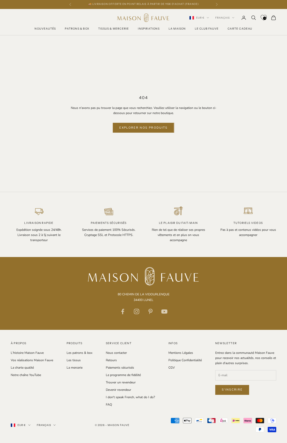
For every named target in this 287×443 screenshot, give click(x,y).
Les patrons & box (79, 353)
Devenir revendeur (118, 390)
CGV (171, 367)
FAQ (109, 404)
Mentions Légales (180, 353)
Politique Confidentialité (185, 360)
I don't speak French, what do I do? (130, 397)
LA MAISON (177, 28)
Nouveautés (45, 28)
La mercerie (75, 367)
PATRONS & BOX (77, 28)
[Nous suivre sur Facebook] (122, 311)
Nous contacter (116, 353)
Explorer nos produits (143, 128)
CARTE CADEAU (240, 28)
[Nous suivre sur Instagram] (136, 311)
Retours (111, 360)
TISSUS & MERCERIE (113, 28)
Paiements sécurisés (120, 367)
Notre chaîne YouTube (26, 375)
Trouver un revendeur (121, 382)
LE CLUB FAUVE (207, 28)
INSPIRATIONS (148, 28)
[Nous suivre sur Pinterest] (150, 311)
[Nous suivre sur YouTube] (164, 311)
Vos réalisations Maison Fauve (32, 360)
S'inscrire (232, 390)
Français (222, 17)
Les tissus (74, 360)
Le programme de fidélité (123, 375)
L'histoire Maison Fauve (27, 353)
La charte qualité (22, 367)
